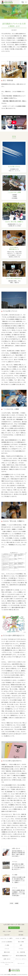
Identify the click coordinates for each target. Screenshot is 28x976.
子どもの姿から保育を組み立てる (14, 248)
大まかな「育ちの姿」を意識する (14, 221)
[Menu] (25, 2)
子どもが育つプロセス (14, 166)
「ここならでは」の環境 (14, 192)
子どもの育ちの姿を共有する (14, 278)
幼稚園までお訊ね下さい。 (11, 98)
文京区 (11, 903)
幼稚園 (16, 903)
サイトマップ (21, 963)
